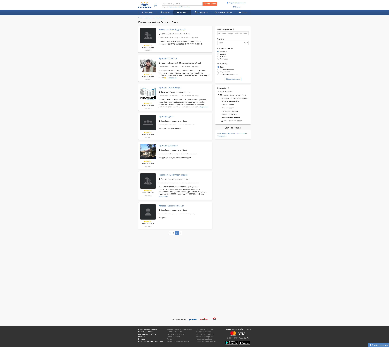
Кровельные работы (204, 339)
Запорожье (221, 136)
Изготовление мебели (230, 101)
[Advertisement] (175, 292)
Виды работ (222, 88)
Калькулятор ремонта (147, 334)
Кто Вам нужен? (224, 48)
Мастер (223, 54)
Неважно (223, 52)
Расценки (184, 12)
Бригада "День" (166, 116)
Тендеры (166, 12)
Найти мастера (210, 4)
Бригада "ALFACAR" (168, 58)
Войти (237, 7)
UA (156, 4)
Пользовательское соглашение (150, 341)
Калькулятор (202, 12)
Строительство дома (204, 329)
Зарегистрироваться (237, 3)
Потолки (170, 339)
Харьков (231, 133)
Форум (244, 12)
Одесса (239, 133)
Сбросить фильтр (233, 79)
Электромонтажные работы (178, 341)
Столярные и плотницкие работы (234, 98)
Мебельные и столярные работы (233, 95)
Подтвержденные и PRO (229, 74)
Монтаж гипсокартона (205, 334)
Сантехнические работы (206, 341)
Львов (244, 133)
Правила (141, 339)
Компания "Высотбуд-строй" (172, 29)
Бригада (223, 56)
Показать (221, 64)
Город (219, 39)
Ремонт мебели (227, 105)
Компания (224, 59)
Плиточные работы (174, 332)
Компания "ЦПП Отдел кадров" (173, 175)
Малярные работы (203, 332)
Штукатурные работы (175, 334)
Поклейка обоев (173, 337)
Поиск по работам (224, 29)
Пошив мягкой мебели (230, 118)
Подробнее (172, 78)
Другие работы (226, 92)
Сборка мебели (227, 108)
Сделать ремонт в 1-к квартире (179, 7)
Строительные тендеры (147, 329)
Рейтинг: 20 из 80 (148, 223)
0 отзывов (148, 50)
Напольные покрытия (204, 337)
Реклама (141, 337)
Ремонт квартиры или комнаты (179, 329)
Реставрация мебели (229, 111)
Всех (222, 67)
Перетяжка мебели (229, 114)
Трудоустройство (224, 12)
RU (156, 6)
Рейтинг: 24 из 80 (148, 47)
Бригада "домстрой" (168, 145)
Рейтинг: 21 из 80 (148, 193)
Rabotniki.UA (244, 338)
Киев (219, 133)
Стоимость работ (145, 332)
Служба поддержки (380, 345)
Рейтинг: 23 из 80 (148, 76)
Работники (149, 12)
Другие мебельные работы (232, 121)
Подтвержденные (227, 69)
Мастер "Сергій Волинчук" (171, 206)
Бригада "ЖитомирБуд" (170, 87)
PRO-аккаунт (225, 72)
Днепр (224, 133)
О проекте (246, 329)
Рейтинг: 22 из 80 (148, 163)
